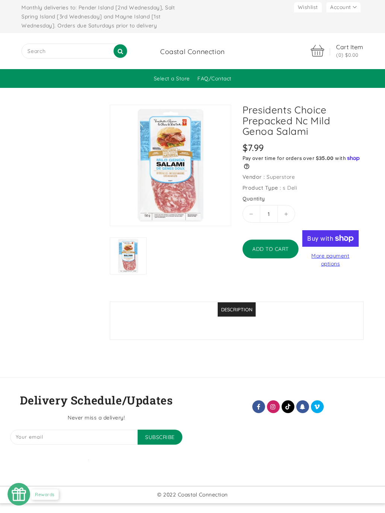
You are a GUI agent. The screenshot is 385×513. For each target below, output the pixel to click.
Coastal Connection (192, 51)
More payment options (330, 259)
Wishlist (308, 7)
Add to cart (270, 249)
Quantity (254, 198)
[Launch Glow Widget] (19, 494)
